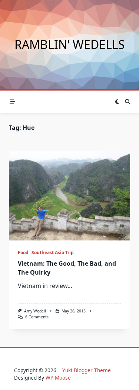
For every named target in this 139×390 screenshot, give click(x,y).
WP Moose (58, 377)
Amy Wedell (35, 311)
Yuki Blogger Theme (86, 370)
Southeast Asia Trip (53, 252)
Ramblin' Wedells (69, 44)
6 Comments (37, 316)
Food (23, 252)
